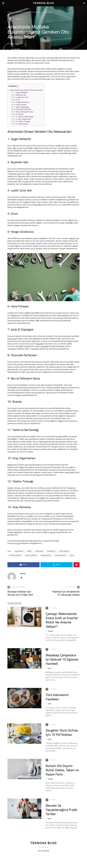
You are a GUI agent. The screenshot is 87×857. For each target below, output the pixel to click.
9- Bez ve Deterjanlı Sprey (22, 112)
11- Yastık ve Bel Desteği (22, 117)
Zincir (71, 555)
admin (11, 43)
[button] (17, 86)
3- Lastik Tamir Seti (19, 97)
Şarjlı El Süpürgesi (31, 555)
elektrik (72, 238)
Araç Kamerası (19, 551)
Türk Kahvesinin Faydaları (57, 697)
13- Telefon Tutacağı (20, 121)
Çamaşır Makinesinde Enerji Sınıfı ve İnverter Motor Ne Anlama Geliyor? (62, 620)
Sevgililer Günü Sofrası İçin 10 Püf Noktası (62, 732)
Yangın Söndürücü (60, 555)
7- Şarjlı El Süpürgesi (20, 107)
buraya (17, 543)
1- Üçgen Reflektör (19, 92)
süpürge (39, 344)
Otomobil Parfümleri (15, 555)
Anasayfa (9, 12)
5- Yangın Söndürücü (20, 102)
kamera (53, 532)
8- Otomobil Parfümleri (21, 109)
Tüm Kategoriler (43, 851)
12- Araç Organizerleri (21, 119)
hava (45, 441)
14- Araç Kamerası (19, 124)
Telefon (10, 488)
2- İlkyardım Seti (18, 95)
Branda (29, 551)
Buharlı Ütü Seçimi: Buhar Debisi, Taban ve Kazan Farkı (62, 770)
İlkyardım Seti (51, 551)
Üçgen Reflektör (46, 555)
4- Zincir (15, 100)
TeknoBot (50, 631)
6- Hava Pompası (19, 104)
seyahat (44, 346)
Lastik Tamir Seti (64, 551)
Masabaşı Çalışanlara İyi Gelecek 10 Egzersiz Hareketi (62, 659)
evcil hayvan (12, 338)
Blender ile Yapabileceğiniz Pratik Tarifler (61, 810)
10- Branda (17, 114)
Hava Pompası (39, 551)
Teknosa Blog (43, 3)
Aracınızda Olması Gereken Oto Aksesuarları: (26, 90)
